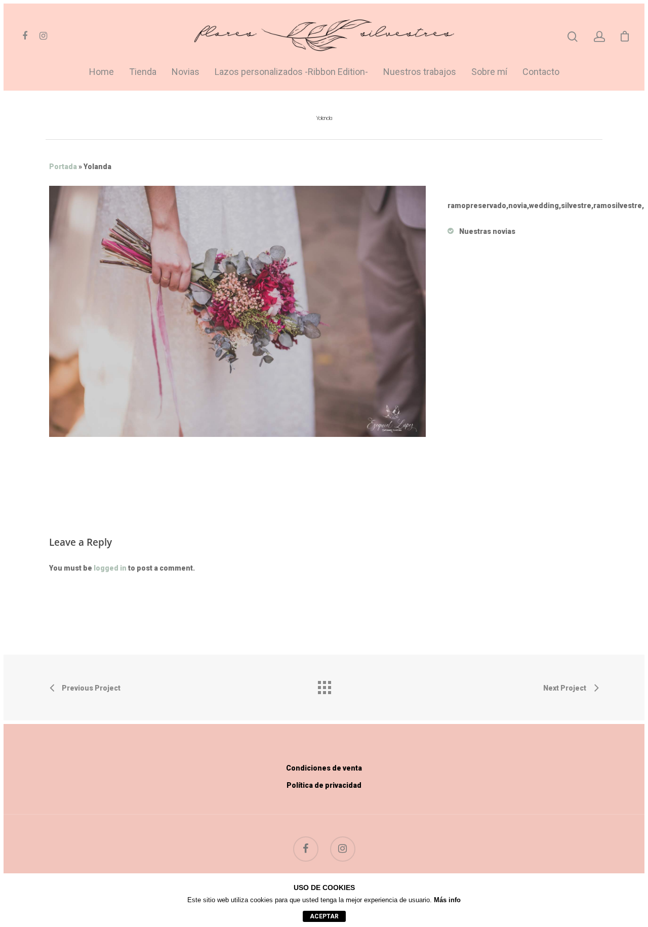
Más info (447, 900)
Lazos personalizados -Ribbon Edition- (291, 72)
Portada (63, 167)
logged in (110, 568)
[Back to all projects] (324, 685)
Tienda (142, 72)
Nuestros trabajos (419, 72)
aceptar (324, 916)
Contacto (540, 72)
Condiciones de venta (324, 768)
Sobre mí (489, 72)
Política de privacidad (324, 785)
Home (101, 72)
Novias (185, 72)
